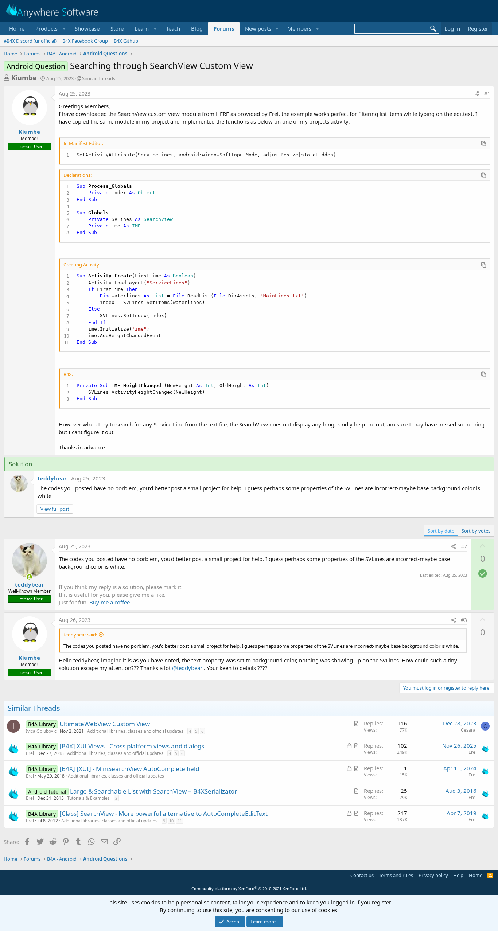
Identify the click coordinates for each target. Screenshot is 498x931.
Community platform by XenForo (249, 888)
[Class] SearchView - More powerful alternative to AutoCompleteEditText (163, 813)
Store (117, 28)
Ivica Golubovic (41, 731)
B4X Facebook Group (85, 41)
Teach (173, 28)
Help (458, 875)
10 (171, 820)
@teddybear (187, 667)
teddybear (52, 478)
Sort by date (441, 530)
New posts (258, 28)
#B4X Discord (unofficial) (30, 41)
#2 (464, 546)
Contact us (362, 875)
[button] (49, 28)
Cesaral (468, 730)
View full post (54, 509)
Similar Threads (98, 78)
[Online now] (29, 577)
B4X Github (126, 41)
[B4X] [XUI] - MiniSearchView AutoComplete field (129, 768)
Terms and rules (396, 875)
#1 (487, 93)
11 (180, 820)
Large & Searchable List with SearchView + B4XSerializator (153, 791)
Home (16, 28)
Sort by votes (476, 530)
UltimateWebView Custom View (104, 724)
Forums (224, 28)
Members (299, 28)
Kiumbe (23, 77)
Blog (197, 28)
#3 (464, 619)
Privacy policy (433, 875)
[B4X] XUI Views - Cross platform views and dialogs (131, 746)
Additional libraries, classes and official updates (135, 731)
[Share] (477, 93)
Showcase (87, 28)
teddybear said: (80, 634)
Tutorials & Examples (88, 798)
